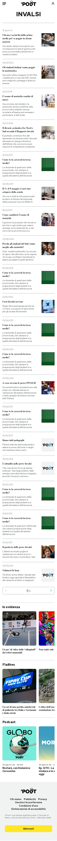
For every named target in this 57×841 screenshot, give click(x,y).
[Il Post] (28, 3)
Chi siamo (15, 799)
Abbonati (28, 828)
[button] (6, 590)
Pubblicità (30, 799)
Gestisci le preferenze (28, 802)
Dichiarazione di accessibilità (28, 809)
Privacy (42, 799)
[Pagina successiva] (51, 590)
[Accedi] (53, 3)
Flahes (8, 665)
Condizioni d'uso (28, 805)
